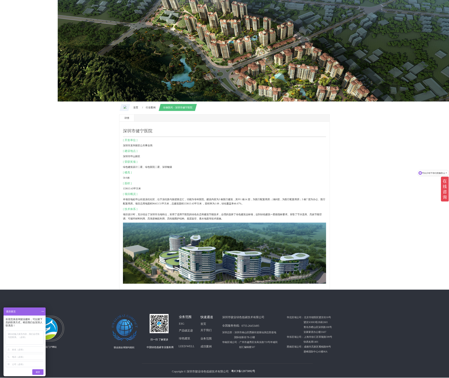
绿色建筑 (128, 167)
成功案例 (206, 346)
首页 (203, 323)
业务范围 (206, 338)
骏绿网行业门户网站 (46, 347)
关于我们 (206, 330)
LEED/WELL (187, 346)
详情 (126, 118)
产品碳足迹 (186, 330)
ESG (181, 323)
